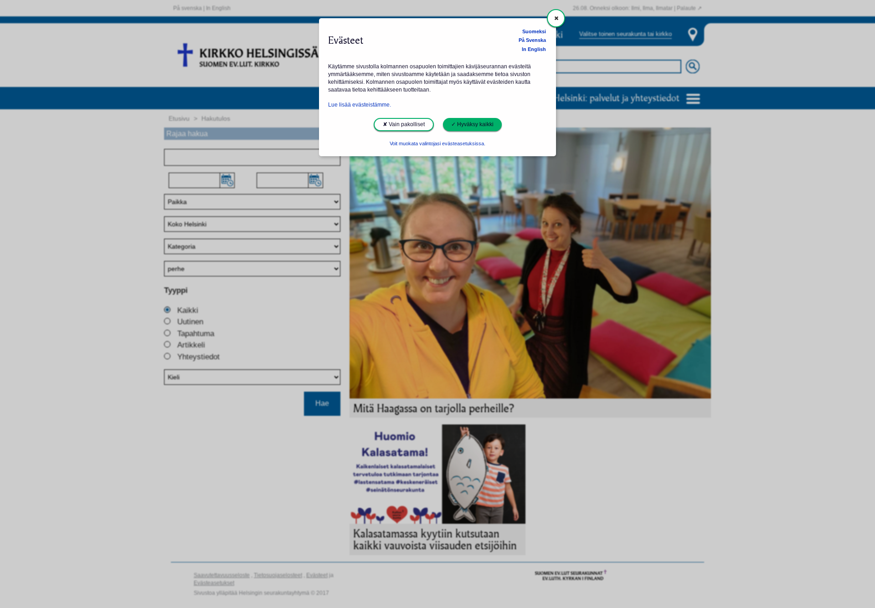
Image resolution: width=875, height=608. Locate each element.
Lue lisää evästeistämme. (359, 105)
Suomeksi (534, 31)
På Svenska (532, 40)
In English (534, 49)
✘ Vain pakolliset (404, 124)
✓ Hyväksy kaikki (472, 124)
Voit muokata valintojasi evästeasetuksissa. (437, 143)
